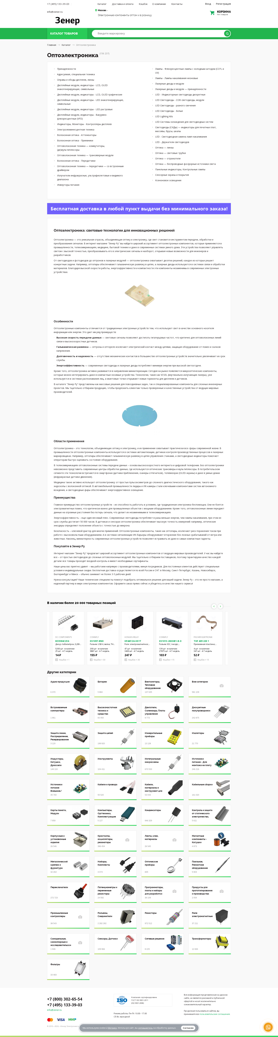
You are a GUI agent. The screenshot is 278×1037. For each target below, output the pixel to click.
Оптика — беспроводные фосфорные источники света (185, 163)
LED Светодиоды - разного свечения (175, 105)
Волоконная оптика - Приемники (75, 140)
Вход (208, 3)
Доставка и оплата (122, 3)
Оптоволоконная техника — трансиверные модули (85, 155)
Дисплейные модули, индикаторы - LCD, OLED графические (89, 94)
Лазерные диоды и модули (169, 83)
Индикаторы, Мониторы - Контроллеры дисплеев (84, 124)
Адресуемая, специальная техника (76, 74)
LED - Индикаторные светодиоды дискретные (180, 94)
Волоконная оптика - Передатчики (76, 160)
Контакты (176, 3)
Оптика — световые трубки (170, 153)
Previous (214, 606)
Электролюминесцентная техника (75, 129)
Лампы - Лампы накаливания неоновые (176, 78)
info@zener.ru (55, 11)
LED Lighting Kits (164, 116)
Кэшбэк (143, 3)
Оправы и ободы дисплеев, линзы (75, 79)
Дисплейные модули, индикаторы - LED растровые (85, 109)
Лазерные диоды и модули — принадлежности (180, 89)
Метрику (112, 1027)
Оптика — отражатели (168, 158)
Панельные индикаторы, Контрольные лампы (180, 169)
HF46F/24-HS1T (133, 641)
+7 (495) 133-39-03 (58, 3)
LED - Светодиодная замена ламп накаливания (181, 136)
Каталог (102, 3)
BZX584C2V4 (62, 641)
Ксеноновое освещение (168, 180)
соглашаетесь (145, 1027)
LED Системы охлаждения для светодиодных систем (184, 121)
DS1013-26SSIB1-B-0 (170, 641)
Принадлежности (66, 68)
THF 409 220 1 (201, 641)
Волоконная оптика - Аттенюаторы (76, 135)
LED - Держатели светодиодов (172, 142)
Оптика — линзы (164, 147)
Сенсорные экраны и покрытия (172, 174)
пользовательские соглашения (215, 1014)
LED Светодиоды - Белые (169, 110)
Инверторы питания (68, 184)
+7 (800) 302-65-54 (64, 999)
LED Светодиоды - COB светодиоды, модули (179, 100)
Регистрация (223, 3)
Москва (102, 10)
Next (220, 606)
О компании (159, 3)
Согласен (188, 1027)
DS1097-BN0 (96, 641)
